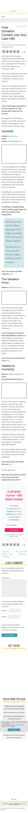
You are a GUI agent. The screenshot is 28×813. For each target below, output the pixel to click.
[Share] (3, 51)
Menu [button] (15, 11)
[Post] (11, 51)
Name (4, 610)
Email (4, 617)
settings (13, 726)
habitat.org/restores (15, 374)
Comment (6, 578)
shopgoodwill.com (14, 141)
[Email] (18, 51)
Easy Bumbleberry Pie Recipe (14, 712)
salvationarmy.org (15, 287)
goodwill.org (12, 136)
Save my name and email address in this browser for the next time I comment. (13, 627)
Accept (14, 729)
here (11, 274)
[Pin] (7, 51)
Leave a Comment (21, 26)
